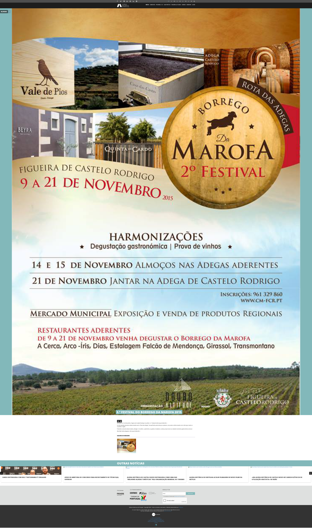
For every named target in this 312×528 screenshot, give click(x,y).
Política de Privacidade (179, 496)
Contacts (156, 522)
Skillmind (181, 507)
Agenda (184, 4)
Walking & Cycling (176, 4)
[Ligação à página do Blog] (124, 1)
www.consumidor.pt (168, 511)
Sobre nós (152, 4)
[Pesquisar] (194, 1)
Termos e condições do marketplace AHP (156, 520)
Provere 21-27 (159, 4)
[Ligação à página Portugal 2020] (143, 493)
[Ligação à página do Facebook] (117, 1)
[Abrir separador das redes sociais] (118, 421)
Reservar (189, 4)
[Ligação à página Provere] (120, 494)
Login (193, 4)
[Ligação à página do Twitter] (120, 1)
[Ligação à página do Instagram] (130, 1)
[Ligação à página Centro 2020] (133, 493)
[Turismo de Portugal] (138, 498)
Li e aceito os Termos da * (174, 496)
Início (147, 4)
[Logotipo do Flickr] (136, 1)
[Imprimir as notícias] (120, 421)
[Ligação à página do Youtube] (127, 1)
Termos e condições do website (156, 519)
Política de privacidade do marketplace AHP (156, 521)
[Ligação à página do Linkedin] (133, 1)
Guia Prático (167, 4)
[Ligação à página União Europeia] (152, 493)
